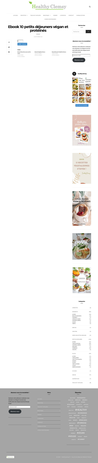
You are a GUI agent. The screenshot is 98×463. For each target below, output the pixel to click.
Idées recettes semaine (79, 335)
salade (83, 425)
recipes (77, 425)
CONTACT (71, 15)
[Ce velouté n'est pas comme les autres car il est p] (75, 100)
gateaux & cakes (76, 318)
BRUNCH (85, 400)
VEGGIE (73, 436)
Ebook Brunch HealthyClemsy (59, 52)
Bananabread (81, 397)
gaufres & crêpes (76, 320)
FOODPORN (80, 406)
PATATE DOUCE (72, 423)
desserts (75, 311)
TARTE (73, 433)
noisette (84, 417)
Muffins (72, 417)
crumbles (74, 317)
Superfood (75, 378)
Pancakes (74, 346)
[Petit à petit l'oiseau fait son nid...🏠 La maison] (82, 87)
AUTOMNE (73, 397)
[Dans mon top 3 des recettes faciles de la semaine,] (75, 80)
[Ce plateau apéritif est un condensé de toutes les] (75, 93)
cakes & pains (75, 357)
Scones (74, 370)
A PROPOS (63, 15)
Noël (70, 420)
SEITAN (77, 430)
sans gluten (83, 428)
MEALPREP (77, 415)
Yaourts (74, 349)
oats (75, 420)
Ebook (74, 327)
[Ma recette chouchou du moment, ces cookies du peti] (88, 100)
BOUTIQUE (46, 15)
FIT (69, 406)
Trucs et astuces (35, 15)
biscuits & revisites (76, 315)
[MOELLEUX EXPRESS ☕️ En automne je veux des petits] (88, 93)
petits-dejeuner (77, 339)
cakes (83, 402)
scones (72, 430)
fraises (86, 406)
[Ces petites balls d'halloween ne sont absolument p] (82, 93)
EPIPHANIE (86, 404)
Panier (55, 15)
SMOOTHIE (83, 430)
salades (74, 360)
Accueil (15, 15)
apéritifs (75, 307)
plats (74, 353)
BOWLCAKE (71, 400)
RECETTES (23, 15)
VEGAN (81, 433)
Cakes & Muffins (76, 343)
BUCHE (72, 402)
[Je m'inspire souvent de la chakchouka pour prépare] (82, 100)
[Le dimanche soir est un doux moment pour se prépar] (88, 87)
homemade (83, 413)
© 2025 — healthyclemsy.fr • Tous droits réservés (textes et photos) (73, 457)
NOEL (79, 417)
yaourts (74, 439)
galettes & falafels (77, 359)
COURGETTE (79, 404)
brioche (78, 400)
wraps (85, 436)
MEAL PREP (84, 415)
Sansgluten (73, 428)
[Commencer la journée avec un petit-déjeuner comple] (88, 80)
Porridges (74, 348)
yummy (82, 439)
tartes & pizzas (75, 363)
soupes (74, 362)
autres (74, 314)
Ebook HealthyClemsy (40, 52)
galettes (71, 410)
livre (71, 415)
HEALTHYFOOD (72, 413)
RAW (71, 425)
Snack (74, 374)
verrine (80, 436)
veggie (74, 365)
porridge (82, 423)
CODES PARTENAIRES (50, 19)
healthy (82, 409)
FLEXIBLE (74, 406)
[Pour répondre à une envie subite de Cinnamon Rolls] (82, 80)
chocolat (71, 404)
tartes (73, 323)
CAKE (78, 402)
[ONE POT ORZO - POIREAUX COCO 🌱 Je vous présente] (75, 87)
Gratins (74, 331)
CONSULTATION (80, 15)
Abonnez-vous (78, 60)
